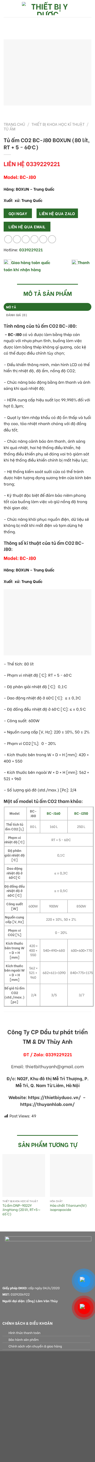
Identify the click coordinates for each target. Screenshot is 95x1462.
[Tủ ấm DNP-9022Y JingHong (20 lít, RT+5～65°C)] (23, 1175)
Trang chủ (14, 124)
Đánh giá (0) (16, 315)
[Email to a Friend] (34, 239)
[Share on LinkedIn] (52, 239)
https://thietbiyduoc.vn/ (54, 1097)
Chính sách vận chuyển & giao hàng (35, 1346)
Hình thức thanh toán (24, 1332)
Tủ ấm (9, 128)
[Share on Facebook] (17, 239)
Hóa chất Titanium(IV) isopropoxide (68, 1207)
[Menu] (7, 8)
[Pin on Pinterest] (43, 239)
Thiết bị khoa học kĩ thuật (58, 124)
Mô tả (11, 307)
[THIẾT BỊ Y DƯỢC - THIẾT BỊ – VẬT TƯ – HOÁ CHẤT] (47, 8)
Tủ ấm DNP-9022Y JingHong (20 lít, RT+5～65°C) (21, 1209)
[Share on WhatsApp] (8, 239)
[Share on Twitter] (26, 239)
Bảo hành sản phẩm (23, 1339)
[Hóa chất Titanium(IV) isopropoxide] (71, 1175)
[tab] (47, 307)
